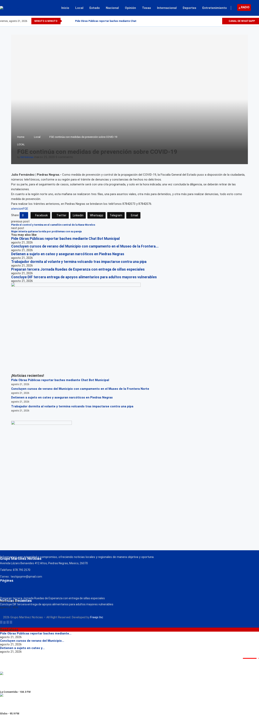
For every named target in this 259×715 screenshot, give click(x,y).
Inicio (65, 8)
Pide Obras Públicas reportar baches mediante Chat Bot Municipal (114, 21)
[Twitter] (209, 21)
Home (20, 136)
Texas (146, 8)
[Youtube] (219, 21)
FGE (25, 208)
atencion (17, 208)
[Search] (257, 8)
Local (79, 8)
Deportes (189, 8)
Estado (94, 8)
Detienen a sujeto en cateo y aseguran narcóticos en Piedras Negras (67, 254)
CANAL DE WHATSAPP (241, 21)
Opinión (130, 8)
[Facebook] (205, 21)
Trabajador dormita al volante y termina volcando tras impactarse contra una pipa (78, 262)
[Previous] (66, 21)
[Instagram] (214, 21)
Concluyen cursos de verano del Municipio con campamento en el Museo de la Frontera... (85, 246)
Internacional (167, 8)
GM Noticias (27, 157)
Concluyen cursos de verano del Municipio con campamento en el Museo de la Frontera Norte (80, 389)
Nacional (112, 8)
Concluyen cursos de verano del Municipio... (32, 641)
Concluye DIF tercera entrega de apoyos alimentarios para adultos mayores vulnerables (84, 277)
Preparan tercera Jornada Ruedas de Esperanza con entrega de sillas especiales (78, 269)
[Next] (71, 21)
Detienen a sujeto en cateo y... (22, 648)
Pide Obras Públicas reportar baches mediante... (35, 633)
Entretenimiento (214, 8)
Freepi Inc (96, 617)
